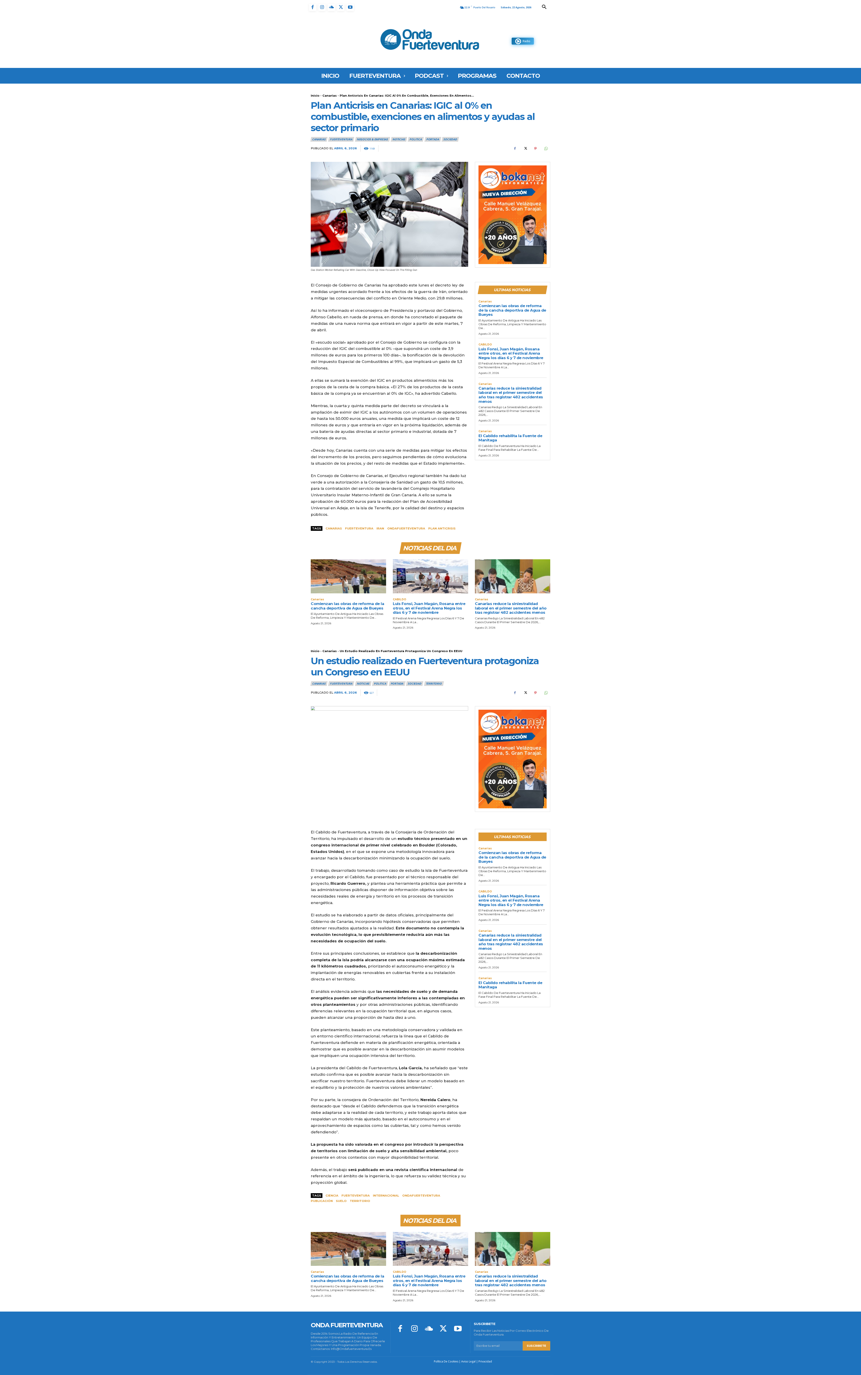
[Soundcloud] (331, 7)
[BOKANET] (512, 214)
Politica (415, 139)
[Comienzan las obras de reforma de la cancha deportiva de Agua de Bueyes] (348, 576)
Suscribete (536, 1345)
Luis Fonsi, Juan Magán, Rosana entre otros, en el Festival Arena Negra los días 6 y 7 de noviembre (510, 353)
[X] (340, 7)
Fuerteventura (359, 528)
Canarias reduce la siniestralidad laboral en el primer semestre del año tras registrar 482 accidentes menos (510, 395)
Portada (432, 139)
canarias (334, 528)
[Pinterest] (535, 148)
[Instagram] (322, 7)
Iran (380, 528)
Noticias (398, 139)
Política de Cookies (446, 1361)
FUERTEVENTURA (341, 139)
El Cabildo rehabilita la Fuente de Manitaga (510, 438)
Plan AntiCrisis (442, 528)
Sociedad (450, 139)
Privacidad (485, 1361)
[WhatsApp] (545, 148)
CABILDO (485, 344)
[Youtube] (350, 7)
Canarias (329, 95)
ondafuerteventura (406, 528)
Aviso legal (468, 1361)
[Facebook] (312, 7)
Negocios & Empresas (372, 139)
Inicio (315, 95)
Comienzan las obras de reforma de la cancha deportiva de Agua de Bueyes (512, 310)
